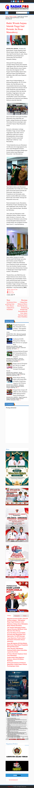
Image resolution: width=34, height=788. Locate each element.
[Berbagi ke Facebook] (12, 295)
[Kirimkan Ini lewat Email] (7, 295)
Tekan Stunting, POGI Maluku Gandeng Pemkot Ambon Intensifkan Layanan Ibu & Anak (17, 650)
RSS (22, 1)
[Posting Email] (14, 294)
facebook (11, 1)
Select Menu (6, 12)
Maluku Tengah (11, 292)
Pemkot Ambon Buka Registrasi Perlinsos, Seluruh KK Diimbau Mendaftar (15, 659)
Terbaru (9, 615)
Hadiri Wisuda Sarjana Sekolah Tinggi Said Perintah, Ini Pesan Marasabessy (16, 28)
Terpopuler (17, 615)
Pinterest (20, 1)
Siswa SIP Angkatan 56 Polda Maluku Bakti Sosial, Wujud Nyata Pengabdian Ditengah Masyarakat (17, 645)
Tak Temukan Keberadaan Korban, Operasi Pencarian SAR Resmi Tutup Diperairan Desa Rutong (17, 629)
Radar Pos (10, 786)
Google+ (16, 1)
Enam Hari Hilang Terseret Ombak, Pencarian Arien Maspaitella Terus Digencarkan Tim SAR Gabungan (16, 634)
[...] (8, 336)
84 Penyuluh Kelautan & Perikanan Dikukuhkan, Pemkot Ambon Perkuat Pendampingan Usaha (17, 664)
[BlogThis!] (9, 295)
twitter (14, 1)
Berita (24, 615)
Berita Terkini (10, 291)
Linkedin (18, 1)
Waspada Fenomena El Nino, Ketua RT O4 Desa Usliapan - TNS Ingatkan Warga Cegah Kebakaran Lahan (17, 620)
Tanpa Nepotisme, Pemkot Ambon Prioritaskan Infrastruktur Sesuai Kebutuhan (16, 639)
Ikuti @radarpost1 (13, 779)
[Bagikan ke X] (10, 295)
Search (28, 13)
